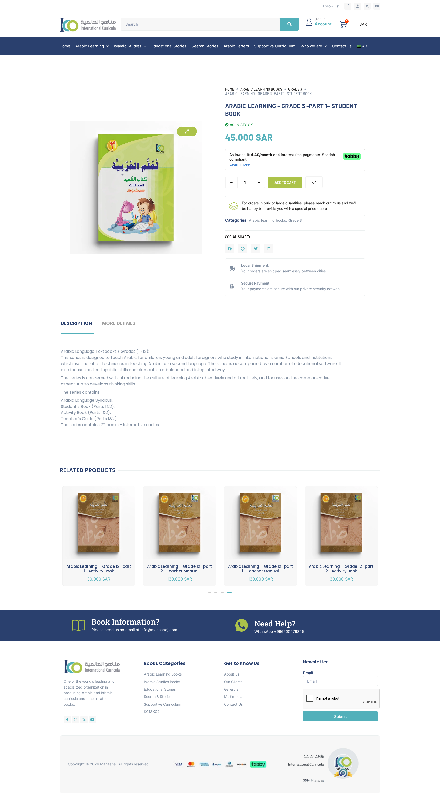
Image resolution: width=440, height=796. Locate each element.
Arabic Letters (236, 46)
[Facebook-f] (347, 6)
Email (308, 673)
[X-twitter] (367, 6)
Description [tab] (76, 323)
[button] (229, 248)
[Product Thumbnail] (187, 131)
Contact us (342, 46)
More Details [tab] (118, 323)
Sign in (320, 19)
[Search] (289, 24)
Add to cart (285, 182)
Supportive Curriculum (274, 46)
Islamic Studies (127, 46)
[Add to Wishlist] (314, 182)
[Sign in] (309, 22)
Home (65, 46)
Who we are (311, 46)
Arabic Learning (89, 46)
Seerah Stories (204, 46)
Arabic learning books (261, 89)
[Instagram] (357, 6)
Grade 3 (295, 89)
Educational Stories (168, 46)
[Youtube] (376, 6)
